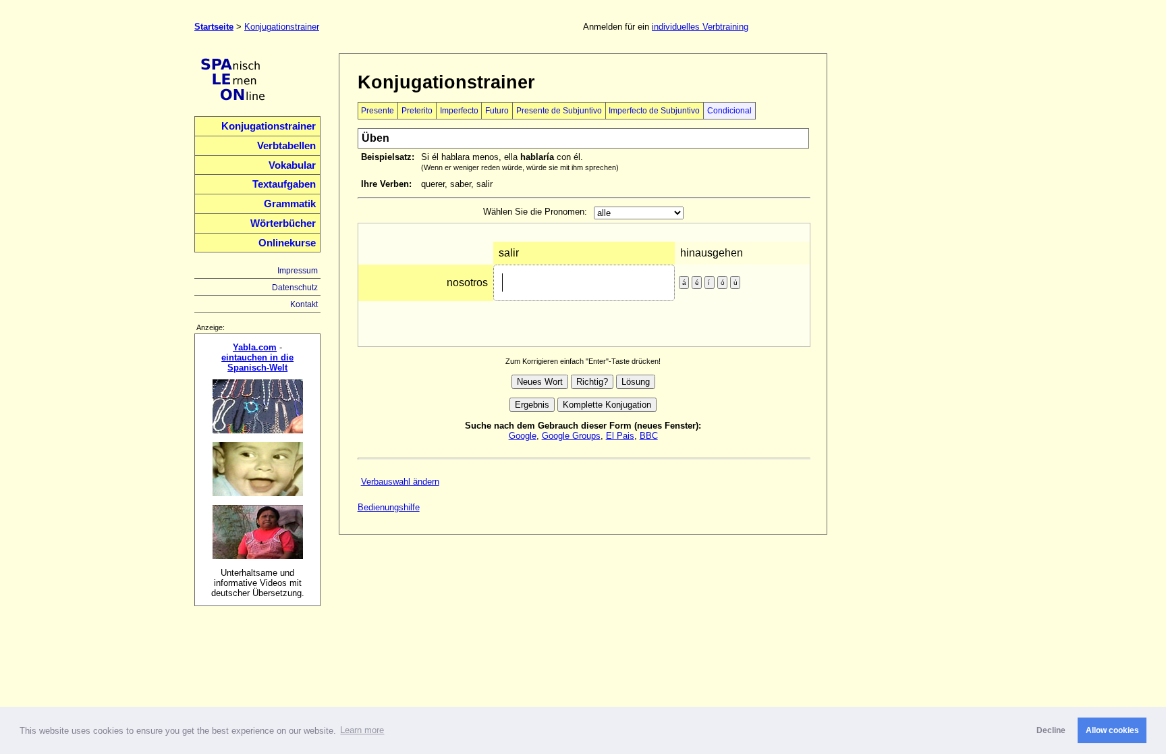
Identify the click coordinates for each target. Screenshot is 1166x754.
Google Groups (571, 436)
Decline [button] (1050, 730)
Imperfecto (459, 110)
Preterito (417, 110)
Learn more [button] (362, 730)
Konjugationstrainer (281, 27)
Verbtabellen (286, 145)
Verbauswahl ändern (400, 482)
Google (522, 436)
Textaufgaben (284, 184)
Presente (377, 110)
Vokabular (292, 165)
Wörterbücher (283, 223)
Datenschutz (295, 287)
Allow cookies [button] (1112, 730)
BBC (649, 436)
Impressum (297, 270)
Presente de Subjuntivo (559, 110)
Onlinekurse (287, 243)
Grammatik (290, 203)
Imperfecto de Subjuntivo (654, 110)
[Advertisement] (908, 255)
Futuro (497, 110)
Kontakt (304, 304)
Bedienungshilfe (389, 507)
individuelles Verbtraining (700, 27)
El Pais (620, 436)
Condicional (729, 110)
